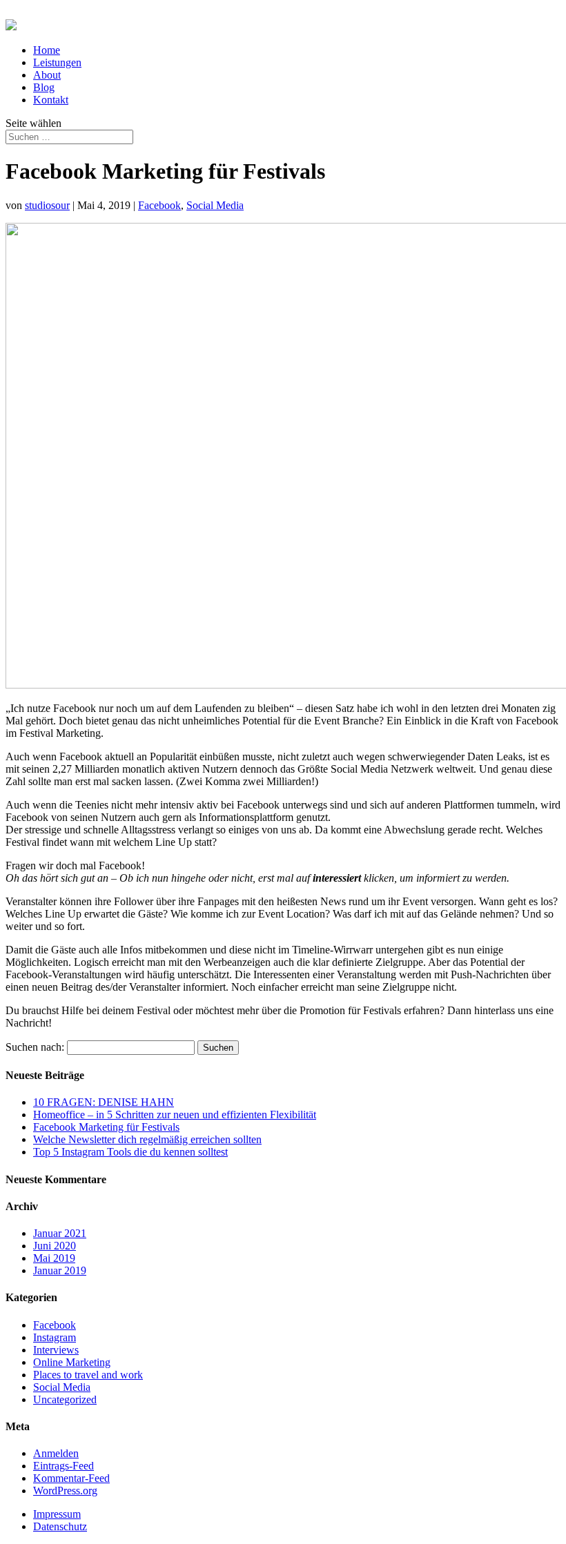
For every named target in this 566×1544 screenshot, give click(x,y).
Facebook (159, 205)
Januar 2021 (59, 1233)
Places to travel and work (88, 1374)
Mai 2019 (54, 1258)
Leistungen (57, 62)
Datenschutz (60, 1526)
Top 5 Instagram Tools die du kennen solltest (130, 1152)
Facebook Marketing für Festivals (106, 1127)
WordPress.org (65, 1490)
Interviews (56, 1350)
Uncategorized (65, 1399)
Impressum (57, 1514)
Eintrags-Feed (63, 1466)
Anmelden (56, 1453)
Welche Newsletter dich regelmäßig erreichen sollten (147, 1139)
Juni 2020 (54, 1245)
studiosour (47, 205)
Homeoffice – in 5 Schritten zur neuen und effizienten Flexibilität (174, 1114)
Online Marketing (71, 1362)
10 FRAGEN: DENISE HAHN (103, 1102)
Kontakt (50, 100)
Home (46, 50)
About (47, 75)
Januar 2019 (59, 1270)
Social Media (215, 205)
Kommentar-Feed (71, 1478)
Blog (44, 87)
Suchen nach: (35, 1047)
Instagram (54, 1337)
